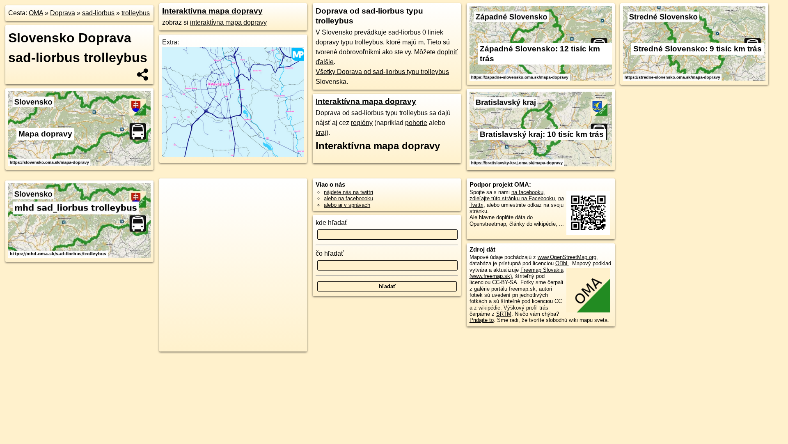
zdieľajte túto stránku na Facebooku (512, 198)
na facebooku (527, 192)
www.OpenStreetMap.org (567, 257)
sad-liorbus (98, 12)
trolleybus (135, 12)
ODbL (562, 263)
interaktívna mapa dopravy (228, 22)
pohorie (416, 122)
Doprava (62, 12)
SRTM (503, 314)
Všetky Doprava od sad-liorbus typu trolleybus (382, 71)
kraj (321, 132)
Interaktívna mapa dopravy (212, 11)
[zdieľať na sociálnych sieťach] (143, 74)
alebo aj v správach (347, 205)
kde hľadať (331, 222)
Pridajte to (482, 320)
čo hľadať (330, 253)
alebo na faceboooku (348, 198)
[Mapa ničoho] (233, 154)
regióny (362, 122)
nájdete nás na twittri (348, 192)
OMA (36, 12)
